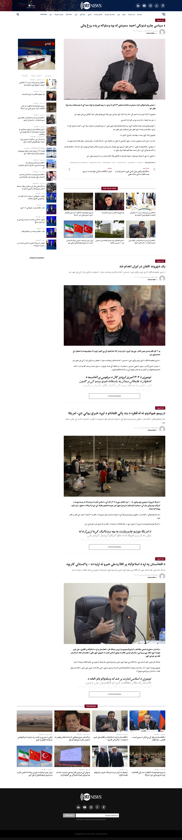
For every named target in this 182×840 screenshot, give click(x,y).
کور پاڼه (139, 14)
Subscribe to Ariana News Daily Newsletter (91, 819)
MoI (113, 163)
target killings (95, 163)
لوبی (76, 14)
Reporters (106, 163)
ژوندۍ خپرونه (58, 14)
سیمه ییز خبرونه (110, 14)
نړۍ (118, 14)
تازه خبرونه (131, 14)
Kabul (33, 5)
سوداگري (82, 14)
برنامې (89, 14)
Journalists (121, 163)
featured (131, 163)
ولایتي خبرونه (98, 14)
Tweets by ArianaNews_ (36, 258)
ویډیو (123, 14)
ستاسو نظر (69, 14)
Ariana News (150, 33)
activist (140, 163)
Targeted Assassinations (78, 163)
